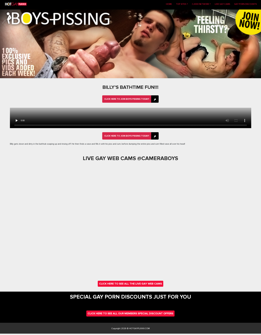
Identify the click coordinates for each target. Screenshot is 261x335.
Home (170, 4)
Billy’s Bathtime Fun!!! (130, 87)
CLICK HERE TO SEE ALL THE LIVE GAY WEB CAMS (130, 283)
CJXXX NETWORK (200, 4)
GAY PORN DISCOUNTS (245, 4)
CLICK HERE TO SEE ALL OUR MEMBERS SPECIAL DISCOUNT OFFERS (130, 313)
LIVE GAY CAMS (222, 4)
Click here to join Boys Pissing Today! (126, 99)
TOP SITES (181, 4)
